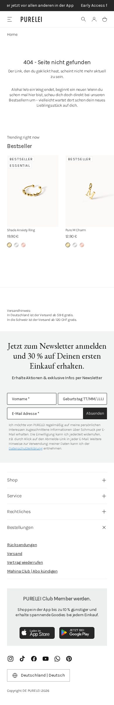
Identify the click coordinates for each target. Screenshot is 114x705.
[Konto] (94, 19)
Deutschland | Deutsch (43, 675)
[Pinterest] (68, 658)
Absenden (95, 413)
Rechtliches (19, 511)
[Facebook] (33, 658)
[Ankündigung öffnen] (57, 5)
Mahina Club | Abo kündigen (32, 571)
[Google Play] (76, 633)
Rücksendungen (22, 544)
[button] (83, 19)
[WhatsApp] (57, 658)
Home (12, 34)
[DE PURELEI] (31, 19)
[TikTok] (22, 658)
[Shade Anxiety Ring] (32, 191)
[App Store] (37, 633)
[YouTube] (45, 658)
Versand (14, 553)
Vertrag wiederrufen (25, 562)
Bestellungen (20, 527)
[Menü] (9, 19)
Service (14, 495)
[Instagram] (10, 658)
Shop (12, 480)
